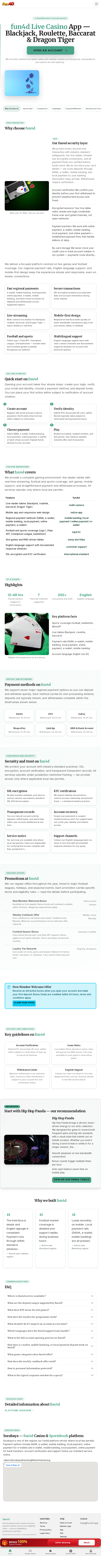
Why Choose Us (12, 109)
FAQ (61, 1533)
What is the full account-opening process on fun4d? (36, 1338)
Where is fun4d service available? (26, 1296)
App (61, 1530)
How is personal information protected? (29, 1368)
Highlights (56, 109)
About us (43, 1523)
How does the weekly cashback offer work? (31, 1361)
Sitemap (63, 1536)
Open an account (48, 50)
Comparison (42, 109)
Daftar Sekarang (62, 1542)
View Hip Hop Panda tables (72, 1179)
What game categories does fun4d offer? (30, 1354)
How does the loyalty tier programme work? (32, 1317)
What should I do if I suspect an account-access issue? (37, 1324)
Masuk (87, 1542)
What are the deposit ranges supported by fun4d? (34, 1303)
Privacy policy (45, 1530)
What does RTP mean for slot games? (28, 1310)
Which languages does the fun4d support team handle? (38, 1331)
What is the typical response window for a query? (35, 1375)
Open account (66, 1523)
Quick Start (27, 109)
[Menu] (96, 4)
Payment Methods (73, 109)
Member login (65, 1526)
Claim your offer (24, 1002)
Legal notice (45, 1533)
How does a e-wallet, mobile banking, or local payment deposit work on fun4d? (47, 1346)
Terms (42, 1526)
